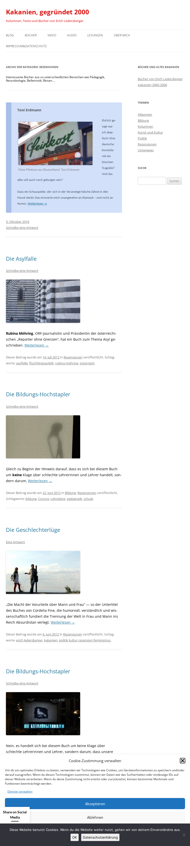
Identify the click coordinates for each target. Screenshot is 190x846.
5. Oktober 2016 (17, 221)
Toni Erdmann (29, 110)
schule (88, 498)
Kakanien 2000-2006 (152, 85)
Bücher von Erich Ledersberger (160, 79)
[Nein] (183, 834)
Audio (71, 35)
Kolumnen (145, 126)
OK (74, 837)
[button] (182, 760)
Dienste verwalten (19, 791)
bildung (31, 498)
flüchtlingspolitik (41, 363)
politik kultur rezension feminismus (85, 640)
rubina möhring (66, 363)
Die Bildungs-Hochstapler (38, 394)
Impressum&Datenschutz (26, 46)
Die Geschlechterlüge (33, 529)
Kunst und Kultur (150, 132)
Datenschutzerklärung (100, 837)
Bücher (31, 35)
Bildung (70, 493)
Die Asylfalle (21, 258)
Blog (10, 35)
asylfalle (22, 363)
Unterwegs (146, 150)
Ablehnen (95, 817)
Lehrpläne (57, 498)
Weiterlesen (37, 203)
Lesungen (95, 35)
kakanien (50, 640)
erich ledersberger (29, 640)
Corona (43, 498)
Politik (142, 138)
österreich (87, 363)
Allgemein (145, 114)
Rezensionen (73, 357)
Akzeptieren (95, 803)
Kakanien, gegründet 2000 (47, 11)
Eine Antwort (15, 542)
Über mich (122, 35)
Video (52, 35)
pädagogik (74, 498)
